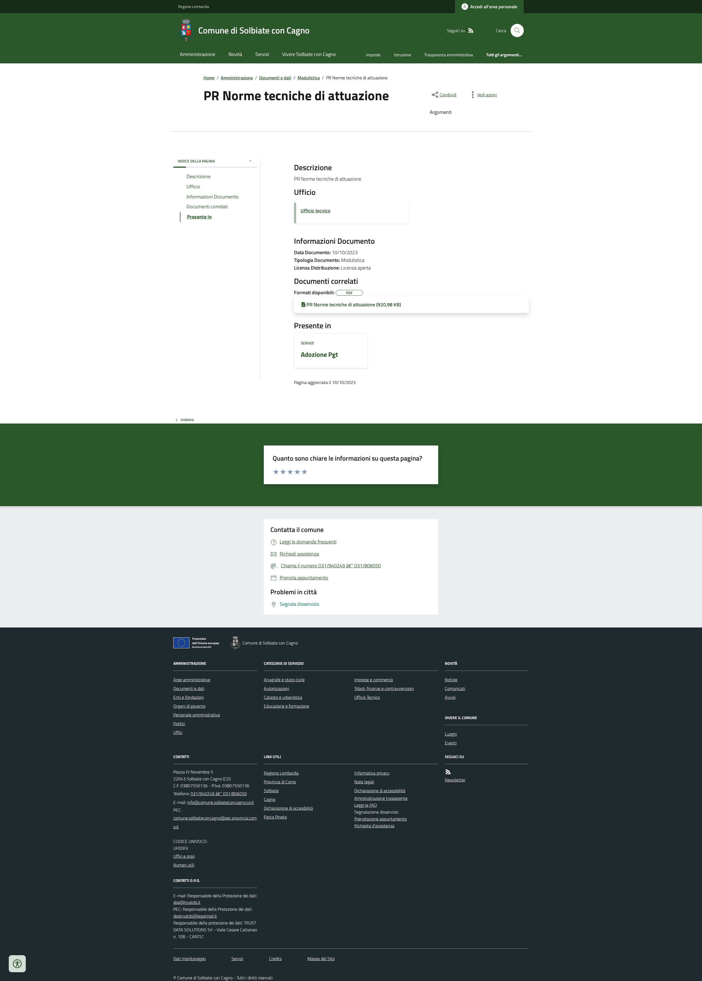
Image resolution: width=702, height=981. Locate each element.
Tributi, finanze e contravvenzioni (384, 688)
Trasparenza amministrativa (448, 55)
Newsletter (455, 780)
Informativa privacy (371, 773)
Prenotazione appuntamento (380, 818)
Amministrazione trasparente (380, 798)
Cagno (269, 799)
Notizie (451, 679)
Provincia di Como (280, 781)
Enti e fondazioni (188, 697)
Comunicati (455, 688)
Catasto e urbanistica (283, 697)
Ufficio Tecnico (367, 697)
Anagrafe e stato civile (284, 679)
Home (208, 77)
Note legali (364, 781)
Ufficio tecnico (315, 210)
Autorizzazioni (276, 688)
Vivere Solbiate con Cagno (309, 54)
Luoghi (451, 734)
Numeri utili (183, 865)
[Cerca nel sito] (515, 30)
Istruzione (402, 55)
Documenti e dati (275, 77)
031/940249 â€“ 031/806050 (219, 793)
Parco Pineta (275, 817)
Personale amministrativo (196, 714)
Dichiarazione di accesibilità (288, 808)
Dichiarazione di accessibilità (379, 790)
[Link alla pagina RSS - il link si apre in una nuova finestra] (471, 30)
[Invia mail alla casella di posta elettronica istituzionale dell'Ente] (220, 802)
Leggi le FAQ (365, 805)
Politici (179, 723)
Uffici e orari (184, 856)
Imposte (373, 55)
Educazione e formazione (286, 706)
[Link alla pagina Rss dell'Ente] (448, 772)
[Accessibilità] (17, 963)
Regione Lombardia (193, 6)
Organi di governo (189, 706)
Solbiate (271, 790)
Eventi (451, 742)
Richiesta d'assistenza (374, 825)
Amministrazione (197, 54)
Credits (275, 958)
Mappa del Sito (321, 958)
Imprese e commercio (373, 679)
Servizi (262, 54)
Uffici (177, 732)
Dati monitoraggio (189, 958)
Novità (235, 54)
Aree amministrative (191, 679)
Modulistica (309, 77)
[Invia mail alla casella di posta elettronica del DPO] (186, 902)
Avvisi (450, 697)
